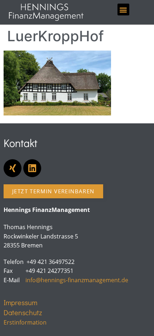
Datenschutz (23, 312)
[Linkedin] (32, 168)
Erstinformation (25, 322)
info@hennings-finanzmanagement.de (76, 280)
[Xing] (12, 168)
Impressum (20, 302)
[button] (123, 9)
